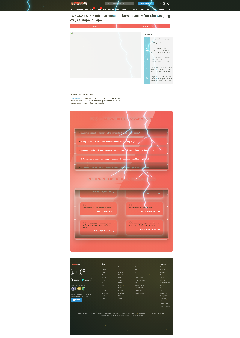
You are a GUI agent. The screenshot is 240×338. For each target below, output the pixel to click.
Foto (119, 296)
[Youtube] (72, 273)
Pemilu (104, 280)
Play (136, 282)
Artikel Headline (139, 293)
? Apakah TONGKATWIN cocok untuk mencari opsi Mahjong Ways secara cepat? (116, 136)
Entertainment (106, 293)
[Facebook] (72, 270)
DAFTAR (77, 300)
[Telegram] (80, 270)
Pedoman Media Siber (143, 313)
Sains (103, 296)
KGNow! (162, 280)
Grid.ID (162, 290)
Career (154, 313)
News (73, 9)
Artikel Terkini (139, 288)
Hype (119, 277)
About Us (92, 313)
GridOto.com (163, 293)
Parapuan (121, 293)
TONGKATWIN (74, 31)
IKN (103, 282)
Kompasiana (163, 275)
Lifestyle (124, 9)
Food (119, 285)
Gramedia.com (164, 303)
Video (120, 298)
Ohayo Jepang (139, 277)
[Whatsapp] (76, 273)
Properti (154, 9)
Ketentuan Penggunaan (112, 313)
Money (148, 9)
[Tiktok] (80, 273)
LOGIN (95, 26)
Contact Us (161, 313)
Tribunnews (163, 301)
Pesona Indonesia (140, 280)
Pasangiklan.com (165, 282)
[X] (76, 270)
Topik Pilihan (138, 290)
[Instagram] (84, 270)
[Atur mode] (159, 3)
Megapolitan (105, 275)
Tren (129, 9)
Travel (168, 9)
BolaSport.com (164, 296)
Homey (120, 282)
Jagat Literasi (89, 9)
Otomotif (111, 9)
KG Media (162, 277)
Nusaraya (79, 9)
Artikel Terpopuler (140, 285)
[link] (164, 3)
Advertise (100, 313)
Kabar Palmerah (83, 313)
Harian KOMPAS (164, 269)
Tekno (104, 9)
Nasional (104, 269)
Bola (117, 9)
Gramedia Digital (165, 306)
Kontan (162, 285)
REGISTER (145, 26)
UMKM (120, 288)
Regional (104, 277)
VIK (136, 269)
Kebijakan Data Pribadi (128, 313)
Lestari (135, 9)
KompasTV (163, 272)
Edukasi (161, 9)
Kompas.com (164, 267)
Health (142, 9)
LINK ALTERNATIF (145, 3)
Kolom (137, 267)
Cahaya (98, 9)
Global (103, 272)
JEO (136, 272)
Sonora (162, 288)
